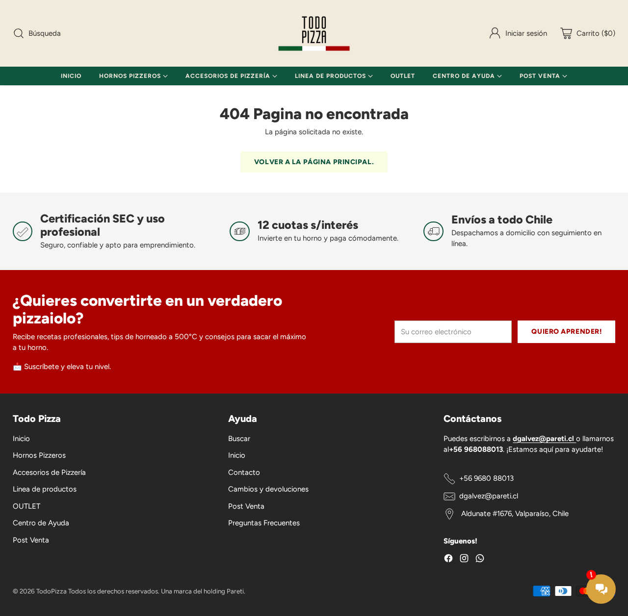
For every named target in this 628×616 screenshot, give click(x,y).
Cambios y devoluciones (268, 489)
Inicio (21, 438)
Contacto (244, 472)
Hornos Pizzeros (39, 455)
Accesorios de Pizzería (49, 472)
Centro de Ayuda (41, 522)
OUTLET (26, 506)
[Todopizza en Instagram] (464, 559)
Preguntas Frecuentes (264, 522)
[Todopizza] (314, 33)
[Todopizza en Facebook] (448, 559)
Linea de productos (45, 489)
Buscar (239, 438)
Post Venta (31, 540)
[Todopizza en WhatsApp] (480, 559)
